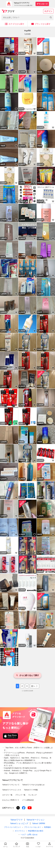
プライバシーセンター (32, 827)
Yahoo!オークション (36, 820)
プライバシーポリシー (12, 827)
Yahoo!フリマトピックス (11, 790)
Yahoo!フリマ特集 (31, 790)
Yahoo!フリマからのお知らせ (33, 785)
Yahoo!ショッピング (19, 823)
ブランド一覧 (20, 795)
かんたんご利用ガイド (10, 800)
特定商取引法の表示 (35, 831)
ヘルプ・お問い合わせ (29, 835)
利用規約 (47, 827)
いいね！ (16, 53)
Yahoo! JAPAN (38, 823)
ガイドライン (20, 831)
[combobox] (27, 17)
